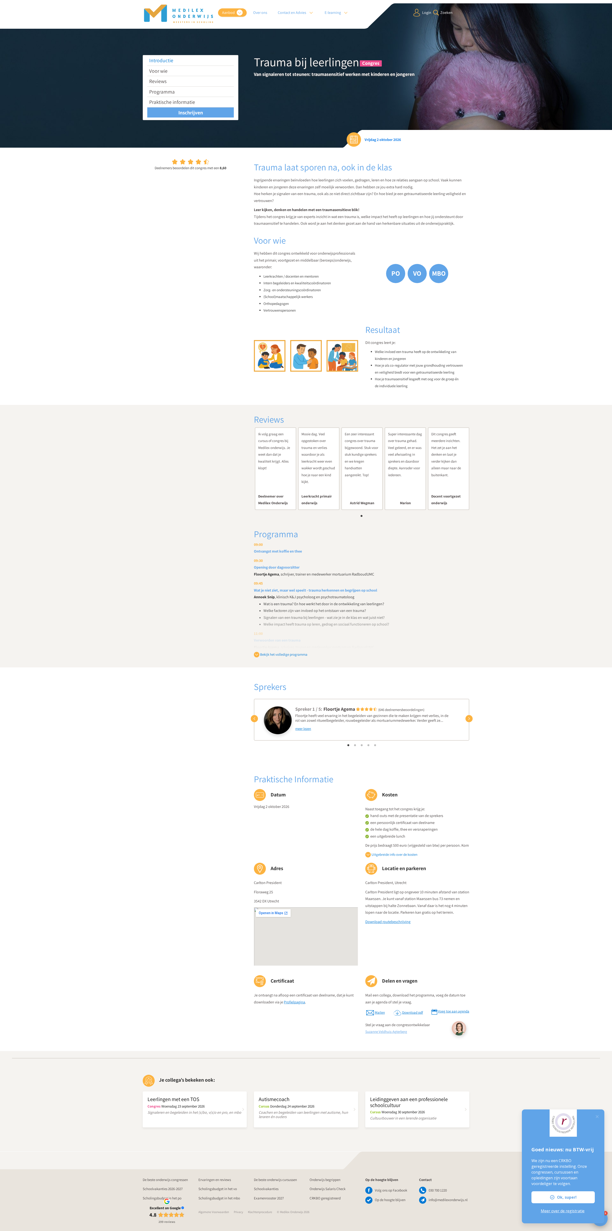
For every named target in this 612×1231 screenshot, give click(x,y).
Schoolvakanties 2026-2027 (163, 1188)
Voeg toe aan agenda (453, 1011)
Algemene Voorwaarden (213, 1212)
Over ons (260, 12)
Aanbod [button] (228, 12)
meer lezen (303, 728)
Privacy (238, 1212)
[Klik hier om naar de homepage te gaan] (178, 14)
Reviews (158, 81)
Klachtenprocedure (260, 1212)
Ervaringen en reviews (214, 1179)
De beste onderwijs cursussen (275, 1179)
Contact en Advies (292, 12)
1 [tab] (361, 516)
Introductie (161, 60)
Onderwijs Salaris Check (327, 1188)
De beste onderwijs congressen (165, 1179)
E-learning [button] (333, 12)
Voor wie (158, 70)
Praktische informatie (172, 102)
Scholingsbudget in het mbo (219, 1198)
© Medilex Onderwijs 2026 (293, 1212)
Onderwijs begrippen (325, 1179)
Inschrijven (190, 112)
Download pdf (412, 1012)
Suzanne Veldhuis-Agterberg (386, 1031)
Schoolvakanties (266, 1188)
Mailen (380, 1012)
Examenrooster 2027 (269, 1198)
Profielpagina (294, 1002)
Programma (162, 91)
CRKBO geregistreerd (325, 1198)
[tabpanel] (275, 468)
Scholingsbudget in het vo (217, 1188)
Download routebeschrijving (387, 921)
